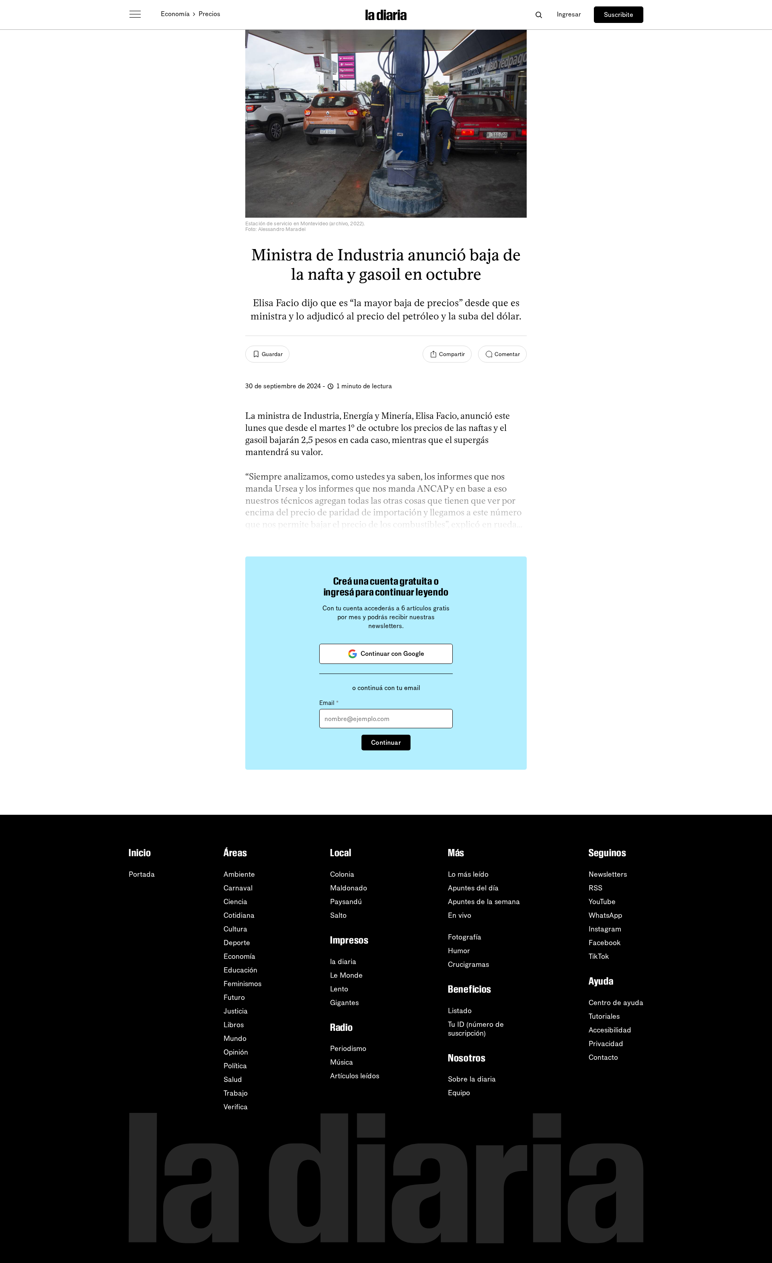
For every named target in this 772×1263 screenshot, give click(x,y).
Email (329, 703)
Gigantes (344, 1002)
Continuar (385, 742)
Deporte (237, 942)
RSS (595, 888)
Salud (233, 1079)
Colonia (342, 874)
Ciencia (235, 901)
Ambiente (239, 874)
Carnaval (238, 888)
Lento (339, 989)
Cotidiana (239, 915)
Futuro (234, 997)
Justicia (236, 1011)
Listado (460, 1010)
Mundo (235, 1038)
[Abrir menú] (135, 14)
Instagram (605, 929)
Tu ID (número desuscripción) (476, 1029)
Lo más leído (468, 874)
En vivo (459, 915)
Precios (209, 14)
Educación (240, 970)
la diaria (343, 961)
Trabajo (236, 1093)
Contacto (603, 1057)
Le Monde (346, 975)
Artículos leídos (354, 1075)
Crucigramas (468, 964)
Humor (459, 950)
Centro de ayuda (616, 1002)
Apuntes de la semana (484, 901)
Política (235, 1065)
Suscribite (618, 15)
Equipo (459, 1092)
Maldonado (348, 888)
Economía (175, 14)
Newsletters (608, 874)
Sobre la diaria (472, 1079)
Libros (234, 1024)
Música (341, 1062)
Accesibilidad (610, 1030)
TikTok (599, 956)
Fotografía (464, 937)
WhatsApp (605, 915)
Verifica (236, 1106)
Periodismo (348, 1048)
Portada (142, 874)
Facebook (605, 942)
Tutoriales (604, 1016)
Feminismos (242, 983)
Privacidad (606, 1043)
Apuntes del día (473, 888)
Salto (338, 915)
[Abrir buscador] (538, 15)
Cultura (235, 929)
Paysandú (346, 901)
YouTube (602, 901)
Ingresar (569, 14)
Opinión (236, 1052)
